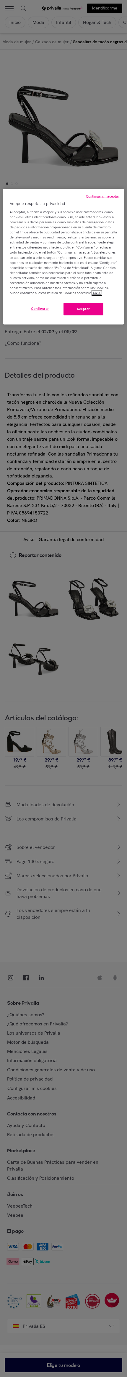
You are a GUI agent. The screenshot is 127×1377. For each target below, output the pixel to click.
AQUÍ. (96, 293)
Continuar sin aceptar (102, 196)
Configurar (40, 309)
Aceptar (83, 309)
